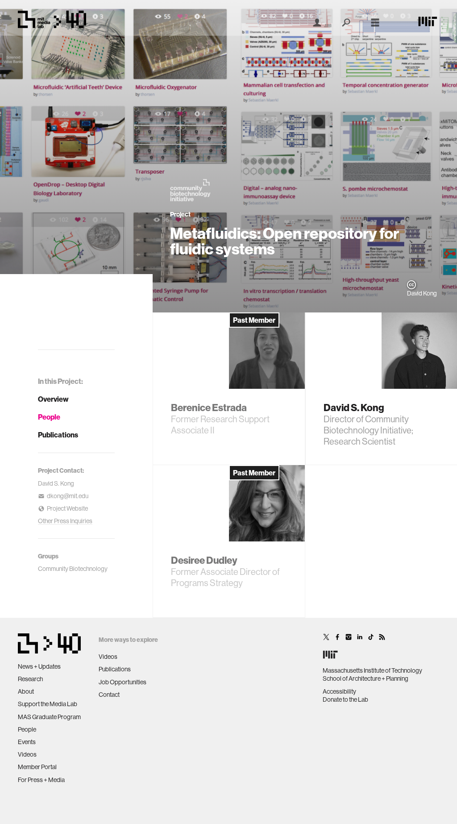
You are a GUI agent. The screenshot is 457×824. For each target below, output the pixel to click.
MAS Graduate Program (49, 717)
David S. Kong (56, 483)
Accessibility (339, 691)
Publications (58, 434)
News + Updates (39, 666)
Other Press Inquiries (65, 521)
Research (30, 679)
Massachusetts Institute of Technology (372, 670)
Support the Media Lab (47, 704)
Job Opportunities (122, 682)
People (49, 416)
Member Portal (37, 767)
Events (27, 742)
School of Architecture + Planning (365, 678)
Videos (27, 754)
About (26, 691)
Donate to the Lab (345, 699)
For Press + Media (41, 780)
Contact (109, 695)
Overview (53, 399)
